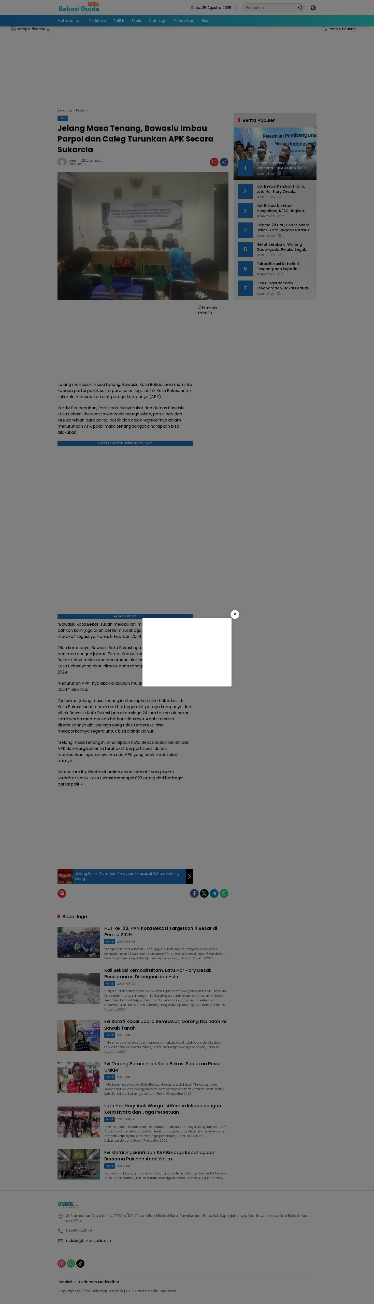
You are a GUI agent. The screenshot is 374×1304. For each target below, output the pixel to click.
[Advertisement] (187, 652)
